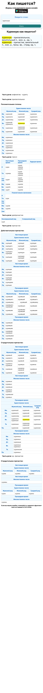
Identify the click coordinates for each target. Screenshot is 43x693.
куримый (9, 355)
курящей (21, 246)
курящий (9, 243)
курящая (21, 243)
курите (8, 187)
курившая (21, 296)
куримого (9, 358)
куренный (15, 410)
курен (4, 493)
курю (7, 167)
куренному (9, 119)
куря (3, 222)
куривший (9, 296)
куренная (21, 114)
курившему (10, 302)
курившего (9, 299)
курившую (21, 306)
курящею (21, 256)
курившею (21, 309)
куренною (21, 127)
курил (20, 165)
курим (8, 184)
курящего (9, 246)
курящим (9, 257)
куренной (9, 114)
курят (8, 190)
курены (4, 502)
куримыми (9, 394)
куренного (9, 117)
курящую (21, 252)
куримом (9, 373)
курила (20, 167)
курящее (33, 243)
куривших (9, 325)
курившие (9, 323)
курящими (9, 282)
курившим (9, 310)
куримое (33, 355)
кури (7, 198)
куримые (9, 381)
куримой (21, 358)
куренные (9, 137)
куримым (9, 369)
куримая (21, 355)
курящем (9, 261)
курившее (33, 296)
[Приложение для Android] (21, 12)
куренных (9, 140)
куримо (31, 473)
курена (17, 493)
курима (17, 473)
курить (25, 95)
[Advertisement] (21, 70)
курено (31, 493)
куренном (9, 131)
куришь (8, 173)
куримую (21, 364)
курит (8, 179)
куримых (9, 384)
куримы (4, 482)
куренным (9, 128)
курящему (9, 249)
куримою (21, 368)
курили (20, 184)
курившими (10, 336)
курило (20, 169)
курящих (9, 272)
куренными (10, 150)
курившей (21, 299)
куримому (9, 361)
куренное (33, 114)
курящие (9, 269)
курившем (9, 314)
